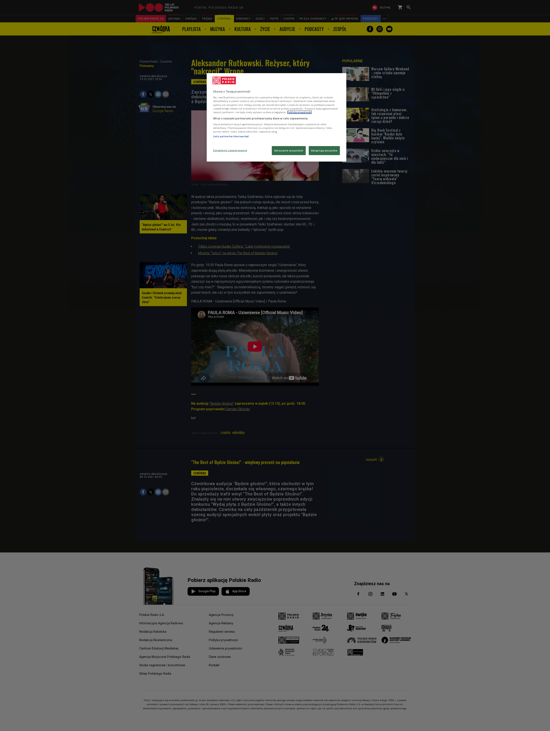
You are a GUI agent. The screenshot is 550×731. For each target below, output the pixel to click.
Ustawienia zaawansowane (230, 150)
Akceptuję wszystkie (324, 150)
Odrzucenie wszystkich (288, 150)
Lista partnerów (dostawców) (231, 136)
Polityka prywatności (299, 112)
